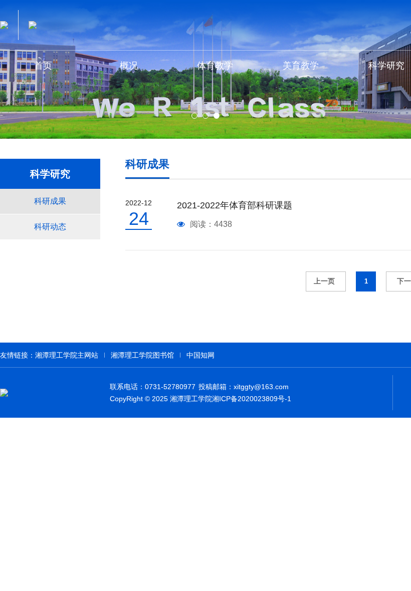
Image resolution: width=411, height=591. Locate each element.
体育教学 (215, 66)
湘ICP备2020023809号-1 (251, 399)
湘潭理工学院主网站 (66, 355)
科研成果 (50, 201)
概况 (129, 66)
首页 (43, 66)
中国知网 (200, 355)
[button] (194, 116)
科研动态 (50, 226)
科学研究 (50, 173)
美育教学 (301, 66)
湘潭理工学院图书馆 (142, 355)
